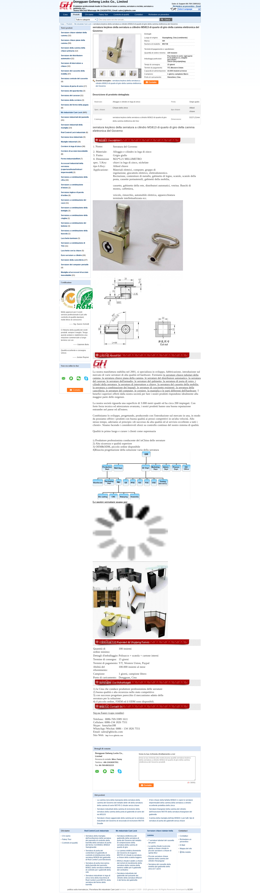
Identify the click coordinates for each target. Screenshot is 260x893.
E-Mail (182, 845)
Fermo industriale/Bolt (70, 159)
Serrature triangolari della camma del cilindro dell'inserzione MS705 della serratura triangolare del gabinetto (170, 812)
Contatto (152, 82)
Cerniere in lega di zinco (71, 146)
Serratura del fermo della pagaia (74, 105)
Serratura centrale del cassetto (74, 78)
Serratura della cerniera (71, 100)
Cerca (167, 19)
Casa (65, 15)
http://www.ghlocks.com (114, 735)
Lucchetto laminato (69, 238)
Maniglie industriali (69, 142)
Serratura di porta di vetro (72, 86)
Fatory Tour (103, 15)
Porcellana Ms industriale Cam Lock (104, 889)
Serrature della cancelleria (72, 260)
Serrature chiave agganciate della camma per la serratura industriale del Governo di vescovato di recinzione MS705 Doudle (120, 821)
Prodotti (76, 15)
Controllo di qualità (121, 15)
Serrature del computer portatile (74, 265)
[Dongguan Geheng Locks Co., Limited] (199, 9)
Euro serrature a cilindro (71, 255)
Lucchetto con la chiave (71, 251)
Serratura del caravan (70, 95)
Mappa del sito (186, 848)
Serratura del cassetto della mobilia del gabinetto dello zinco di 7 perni (159, 866)
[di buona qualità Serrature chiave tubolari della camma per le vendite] (71, 310)
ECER (190, 889)
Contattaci (139, 15)
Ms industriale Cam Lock (82, 24)
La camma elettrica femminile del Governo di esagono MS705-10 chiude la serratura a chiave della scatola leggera (129, 854)
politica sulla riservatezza (77, 889)
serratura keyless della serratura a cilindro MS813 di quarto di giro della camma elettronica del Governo (118, 83)
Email (198, 6)
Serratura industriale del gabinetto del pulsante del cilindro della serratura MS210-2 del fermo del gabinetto (129, 876)
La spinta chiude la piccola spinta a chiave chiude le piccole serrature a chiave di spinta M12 (159, 849)
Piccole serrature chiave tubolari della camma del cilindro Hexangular (158, 858)
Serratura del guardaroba (72, 91)
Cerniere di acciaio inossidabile (74, 151)
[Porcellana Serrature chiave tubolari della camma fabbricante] (66, 6)
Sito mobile (186, 852)
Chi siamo (89, 15)
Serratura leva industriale (72, 137)
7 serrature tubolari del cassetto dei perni (161, 841)
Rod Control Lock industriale (73, 132)
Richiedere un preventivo (183, 6)
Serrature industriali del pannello (75, 117)
